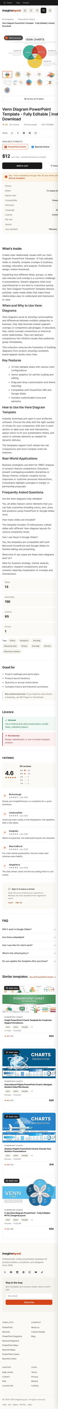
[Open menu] (25, 10)
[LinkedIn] (17, 1272)
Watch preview (15, 38)
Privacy (34, 1376)
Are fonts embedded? (13, 937)
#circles (47, 646)
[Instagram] (29, 1272)
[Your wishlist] (37, 10)
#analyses (24, 640)
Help (18, 3)
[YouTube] (35, 1272)
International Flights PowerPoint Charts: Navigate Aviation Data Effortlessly (28, 1085)
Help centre (7, 1372)
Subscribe (29, 1302)
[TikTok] (41, 1272)
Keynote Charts (41, 147)
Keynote (6, 1332)
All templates (8, 19)
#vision (24, 646)
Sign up (18, 902)
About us (35, 1327)
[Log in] (50, 10)
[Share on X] (17, 133)
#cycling (36, 640)
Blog (33, 1336)
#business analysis (12, 651)
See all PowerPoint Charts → (42, 977)
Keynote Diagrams (10, 1341)
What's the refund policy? (15, 953)
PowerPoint (7, 1327)
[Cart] (43, 10)
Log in (10, 902)
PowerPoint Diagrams (12, 1336)
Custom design (38, 1332)
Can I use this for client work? (17, 945)
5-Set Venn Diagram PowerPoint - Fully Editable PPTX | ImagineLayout (27, 1214)
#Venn (12, 640)
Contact (26, 3)
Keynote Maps (8, 1349)
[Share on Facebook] (29, 133)
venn (8, 1027)
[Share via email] (35, 133)
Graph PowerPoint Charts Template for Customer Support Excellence (28, 1021)
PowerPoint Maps (10, 1345)
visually (25, 1027)
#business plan (10, 646)
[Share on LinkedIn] (23, 133)
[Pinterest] (23, 1272)
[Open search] (31, 10)
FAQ (4, 1381)
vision (15, 1027)
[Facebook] (11, 1272)
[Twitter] (4, 1272)
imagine (11, 10)
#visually (35, 646)
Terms (34, 1372)
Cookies (35, 1385)
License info (7, 1385)
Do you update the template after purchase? (25, 961)
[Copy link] (12, 133)
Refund (34, 1381)
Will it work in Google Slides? (17, 929)
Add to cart (22, 165)
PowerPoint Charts (26, 19)
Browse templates (17, 178)
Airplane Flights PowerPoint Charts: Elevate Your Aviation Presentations (27, 1150)
